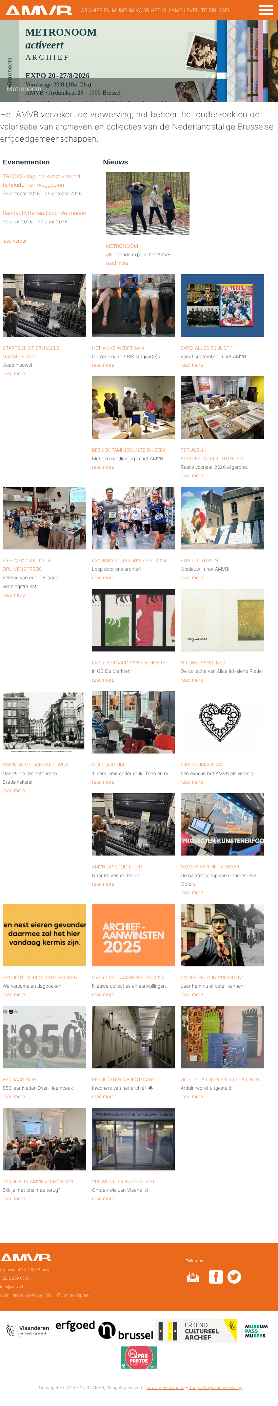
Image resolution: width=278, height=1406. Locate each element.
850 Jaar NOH (19, 1079)
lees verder (15, 241)
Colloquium (108, 764)
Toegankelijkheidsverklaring (216, 1387)
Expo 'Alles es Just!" (207, 348)
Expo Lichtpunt (201, 560)
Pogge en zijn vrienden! (212, 977)
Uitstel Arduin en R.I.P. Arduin (220, 1079)
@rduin (193, 1281)
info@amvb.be (13, 1286)
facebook (216, 1281)
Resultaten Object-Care (123, 1079)
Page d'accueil (25, 1259)
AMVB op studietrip (117, 866)
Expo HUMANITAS (201, 764)
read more (117, 263)
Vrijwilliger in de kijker (123, 1181)
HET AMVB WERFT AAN (118, 348)
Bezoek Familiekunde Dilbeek (129, 450)
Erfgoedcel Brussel (104, 1332)
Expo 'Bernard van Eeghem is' (129, 662)
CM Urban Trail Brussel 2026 (129, 560)
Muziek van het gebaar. (211, 866)
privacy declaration (165, 1387)
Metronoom (122, 246)
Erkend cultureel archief (196, 1332)
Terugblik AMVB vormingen (38, 1181)
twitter (234, 1281)
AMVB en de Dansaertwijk (36, 764)
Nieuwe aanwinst (203, 662)
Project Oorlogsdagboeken (40, 977)
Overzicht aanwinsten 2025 (128, 977)
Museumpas (256, 1332)
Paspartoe (139, 1359)
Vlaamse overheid (29, 1332)
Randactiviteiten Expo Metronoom (45, 212)
